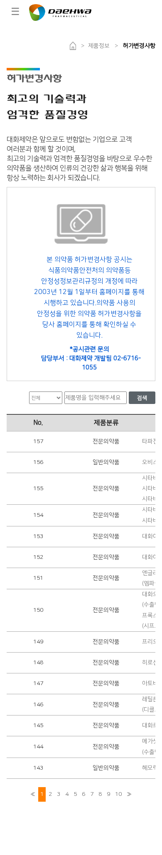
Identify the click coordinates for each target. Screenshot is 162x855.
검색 (142, 398)
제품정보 (99, 45)
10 (118, 794)
